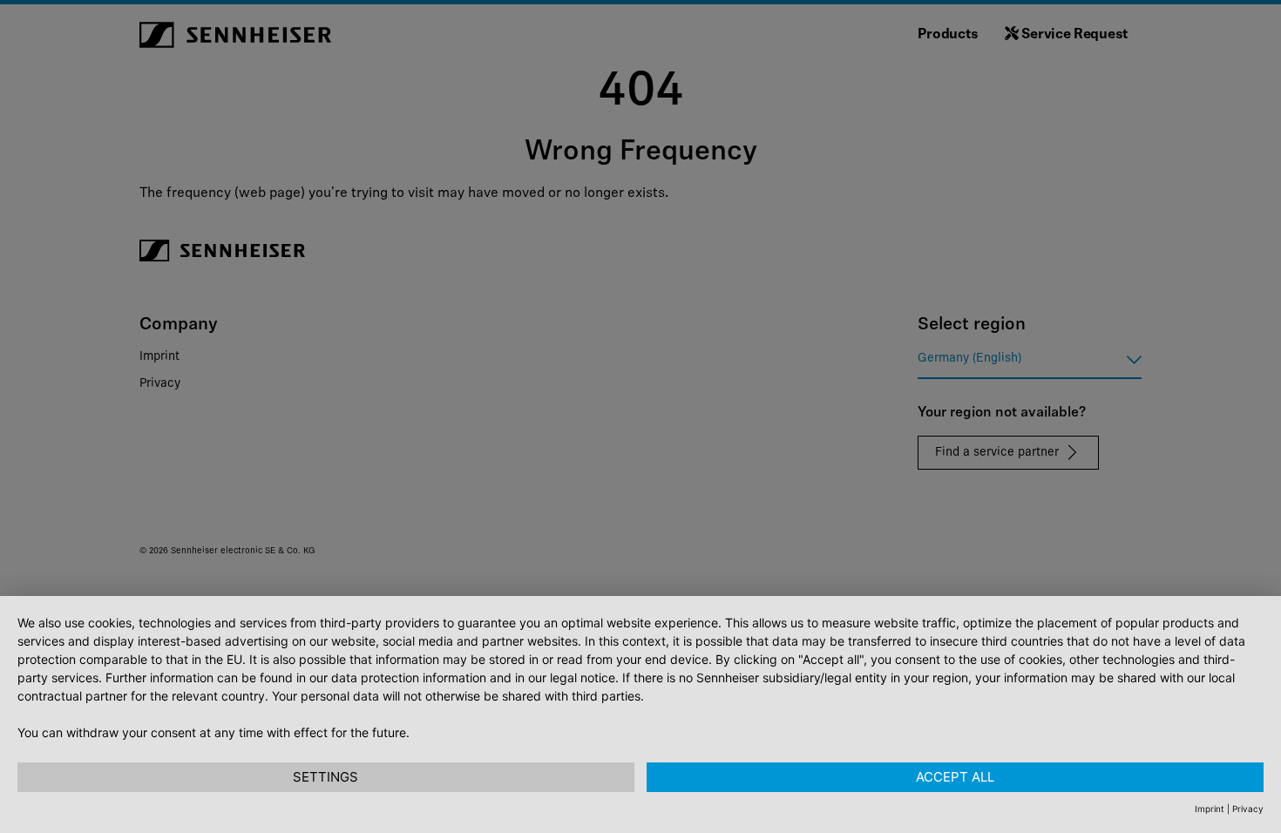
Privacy (1248, 808)
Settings (325, 777)
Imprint (1209, 808)
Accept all (955, 777)
